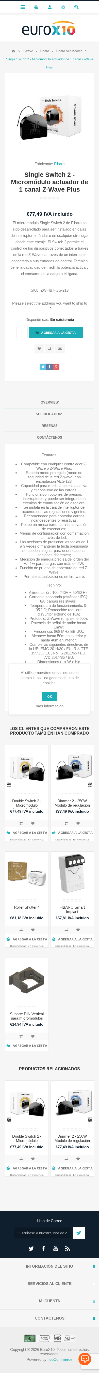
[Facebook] (43, 1249)
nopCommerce (59, 1359)
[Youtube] (56, 1249)
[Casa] (13, 51)
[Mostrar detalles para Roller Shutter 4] (26, 873)
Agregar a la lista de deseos (33, 823)
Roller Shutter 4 (27, 907)
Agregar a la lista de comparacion (49, 348)
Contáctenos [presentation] (49, 437)
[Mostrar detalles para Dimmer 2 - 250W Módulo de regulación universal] (72, 766)
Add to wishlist (39, 348)
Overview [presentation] (50, 402)
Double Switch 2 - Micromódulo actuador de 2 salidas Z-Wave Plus (26, 807)
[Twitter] (31, 1249)
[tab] (49, 402)
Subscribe (79, 1233)
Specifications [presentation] (49, 414)
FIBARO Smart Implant (72, 909)
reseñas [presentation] (50, 426)
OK (49, 696)
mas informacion (49, 706)
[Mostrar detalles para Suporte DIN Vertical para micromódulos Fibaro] (26, 979)
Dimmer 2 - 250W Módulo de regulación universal (72, 805)
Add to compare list (21, 823)
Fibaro (59, 164)
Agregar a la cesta (58, 332)
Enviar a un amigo (60, 348)
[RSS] (68, 1249)
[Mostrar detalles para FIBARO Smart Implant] (72, 873)
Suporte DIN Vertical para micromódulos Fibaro (27, 1018)
